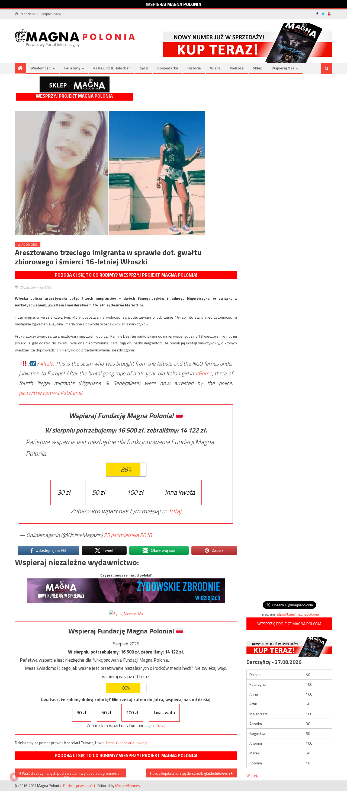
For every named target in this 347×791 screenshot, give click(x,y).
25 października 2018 (128, 535)
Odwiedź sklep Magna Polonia (75, 84)
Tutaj (174, 511)
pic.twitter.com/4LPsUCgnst (51, 393)
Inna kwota (180, 492)
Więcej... (252, 775)
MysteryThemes (127, 785)
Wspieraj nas (283, 68)
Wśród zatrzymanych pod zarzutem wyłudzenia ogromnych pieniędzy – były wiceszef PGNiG (69, 773)
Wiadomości (40, 68)
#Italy (46, 363)
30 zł (63, 492)
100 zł (135, 492)
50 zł (98, 492)
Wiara (215, 68)
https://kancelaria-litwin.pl (127, 742)
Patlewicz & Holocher (111, 68)
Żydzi (143, 68)
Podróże (237, 68)
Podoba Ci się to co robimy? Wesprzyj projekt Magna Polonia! (126, 274)
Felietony (72, 68)
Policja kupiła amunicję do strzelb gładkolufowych (190, 773)
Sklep (257, 68)
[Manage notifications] (14, 777)
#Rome (203, 373)
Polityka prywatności (79, 785)
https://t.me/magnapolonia (297, 614)
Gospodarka (167, 68)
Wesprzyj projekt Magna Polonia (74, 96)
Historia (194, 68)
